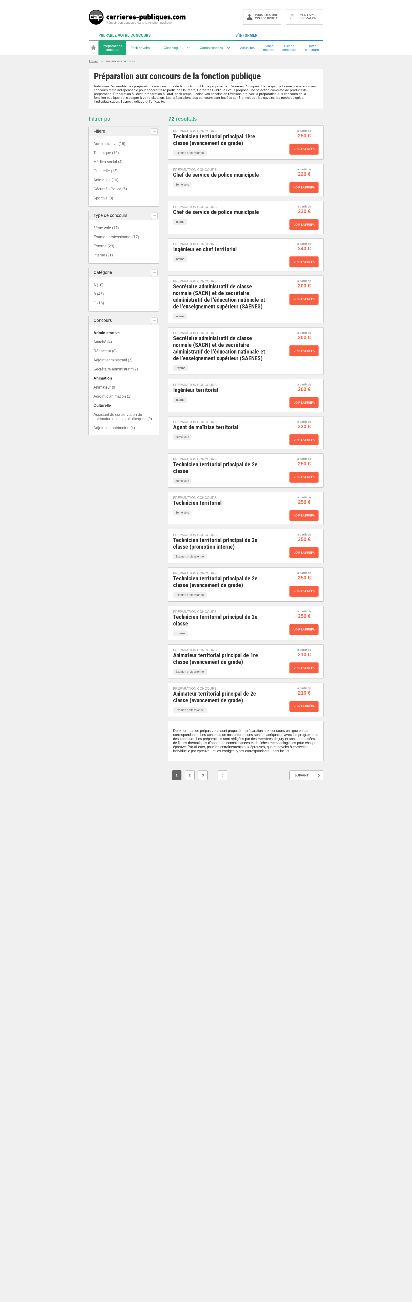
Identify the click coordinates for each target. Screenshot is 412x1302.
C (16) (98, 303)
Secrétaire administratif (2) (115, 369)
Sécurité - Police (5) (110, 189)
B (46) (98, 294)
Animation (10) (105, 180)
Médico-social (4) (108, 162)
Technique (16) (106, 153)
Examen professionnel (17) (116, 237)
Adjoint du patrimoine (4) (114, 428)
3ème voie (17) (106, 228)
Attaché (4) (102, 342)
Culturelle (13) (105, 171)
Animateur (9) (104, 387)
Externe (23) (103, 246)
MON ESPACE (309, 16)
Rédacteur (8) (105, 351)
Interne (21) (103, 255)
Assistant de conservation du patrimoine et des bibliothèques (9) (122, 416)
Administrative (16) (109, 144)
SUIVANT (301, 775)
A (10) (98, 285)
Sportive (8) (103, 198)
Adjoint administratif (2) (112, 360)
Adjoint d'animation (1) (112, 396)
